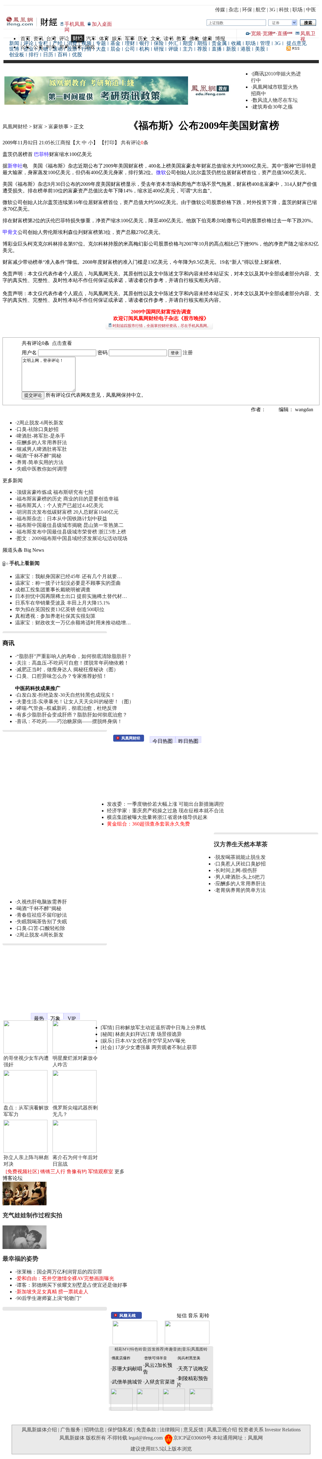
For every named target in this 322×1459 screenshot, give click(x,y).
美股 (260, 49)
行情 (86, 49)
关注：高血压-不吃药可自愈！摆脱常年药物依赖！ (73, 663)
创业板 (16, 54)
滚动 (58, 49)
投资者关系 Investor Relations (269, 1429)
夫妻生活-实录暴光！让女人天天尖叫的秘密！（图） (75, 701)
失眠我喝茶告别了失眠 (42, 921)
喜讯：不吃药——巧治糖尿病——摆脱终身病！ (69, 721)
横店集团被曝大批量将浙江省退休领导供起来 (157, 817)
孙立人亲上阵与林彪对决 (26, 1161)
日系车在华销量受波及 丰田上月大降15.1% (62, 602)
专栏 (43, 43)
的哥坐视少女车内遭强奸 (26, 1061)
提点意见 (296, 43)
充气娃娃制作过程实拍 (32, 1215)
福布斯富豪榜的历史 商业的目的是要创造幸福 (68, 498)
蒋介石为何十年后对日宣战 (75, 1161)
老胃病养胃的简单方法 (240, 890)
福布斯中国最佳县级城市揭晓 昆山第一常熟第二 (70, 525)
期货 (188, 43)
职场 (297, 9)
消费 (72, 43)
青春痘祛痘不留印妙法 (42, 915)
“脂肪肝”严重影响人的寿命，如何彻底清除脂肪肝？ (74, 656)
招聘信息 (94, 1429)
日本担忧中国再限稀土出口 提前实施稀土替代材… (71, 596)
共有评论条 (134, 142)
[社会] (107, 1047)
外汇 (173, 43)
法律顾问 (170, 1429)
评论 (29, 43)
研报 (159, 49)
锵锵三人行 (52, 1171)
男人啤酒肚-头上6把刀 (240, 877)
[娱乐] (107, 1040)
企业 (29, 49)
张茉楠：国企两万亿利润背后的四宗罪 (59, 1271)
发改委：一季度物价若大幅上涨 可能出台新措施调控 (165, 804)
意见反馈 (193, 1429)
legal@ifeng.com (146, 1437)
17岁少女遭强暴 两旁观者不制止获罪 (156, 1047)
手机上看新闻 (24, 563)
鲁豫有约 (77, 1171)
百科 (63, 54)
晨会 (115, 49)
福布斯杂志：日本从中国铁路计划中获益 (62, 518)
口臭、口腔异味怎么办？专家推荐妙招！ (62, 676)
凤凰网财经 (15, 126)
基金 (115, 43)
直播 (282, 33)
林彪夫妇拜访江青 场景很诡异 (148, 1034)
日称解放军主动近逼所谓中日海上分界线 (160, 1027)
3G (272, 9)
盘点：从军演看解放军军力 (26, 1111)
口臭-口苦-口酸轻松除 (41, 928)
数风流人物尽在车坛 (275, 100)
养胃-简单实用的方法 (40, 462)
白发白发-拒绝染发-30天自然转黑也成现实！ (66, 695)
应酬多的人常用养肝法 (42, 442)
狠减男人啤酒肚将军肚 (42, 449)
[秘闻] (107, 1034)
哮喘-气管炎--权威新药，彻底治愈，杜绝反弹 (67, 708)
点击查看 (62, 343)
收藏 (236, 43)
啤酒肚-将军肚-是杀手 (41, 436)
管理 (265, 43)
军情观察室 (100, 1171)
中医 (311, 9)
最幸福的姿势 (20, 1258)
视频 (86, 43)
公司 (130, 49)
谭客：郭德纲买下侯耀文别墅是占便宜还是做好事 (72, 1285)
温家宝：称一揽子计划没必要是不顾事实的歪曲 (68, 583)
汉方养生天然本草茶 (241, 844)
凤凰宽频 (13, 1013)
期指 (202, 43)
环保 (247, 9)
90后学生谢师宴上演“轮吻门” (49, 1298)
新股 (231, 49)
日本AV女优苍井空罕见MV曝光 (150, 1040)
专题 (101, 43)
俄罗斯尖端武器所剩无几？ (75, 1111)
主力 (188, 49)
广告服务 (70, 1429)
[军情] (107, 1027)
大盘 (101, 49)
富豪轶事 (58, 126)
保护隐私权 (120, 1429)
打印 (109, 142)
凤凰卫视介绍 (222, 1429)
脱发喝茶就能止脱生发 (240, 857)
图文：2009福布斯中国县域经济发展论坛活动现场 (72, 538)
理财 (130, 43)
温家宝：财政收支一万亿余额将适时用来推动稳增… (73, 622)
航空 (261, 9)
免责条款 (146, 1429)
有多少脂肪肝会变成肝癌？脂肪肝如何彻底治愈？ (72, 714)
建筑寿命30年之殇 (273, 106)
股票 (72, 49)
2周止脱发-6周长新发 (40, 422)
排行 (34, 54)
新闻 (14, 43)
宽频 (256, 33)
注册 (188, 352)
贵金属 (219, 43)
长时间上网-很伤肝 (236, 870)
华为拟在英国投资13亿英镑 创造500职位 (59, 609)
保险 (159, 43)
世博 (14, 49)
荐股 (202, 49)
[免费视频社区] (22, 1171)
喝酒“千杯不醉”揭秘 (39, 455)
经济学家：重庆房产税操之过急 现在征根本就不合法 (165, 810)
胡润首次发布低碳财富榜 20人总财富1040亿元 (68, 512)
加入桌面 (102, 24)
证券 (276, 23)
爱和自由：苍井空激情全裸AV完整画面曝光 (65, 1278)
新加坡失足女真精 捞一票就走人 (52, 1291)
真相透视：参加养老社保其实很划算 (55, 616)
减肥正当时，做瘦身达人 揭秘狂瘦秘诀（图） (68, 669)
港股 (246, 49)
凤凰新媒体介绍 (39, 1429)
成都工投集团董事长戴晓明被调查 (53, 589)
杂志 (234, 9)
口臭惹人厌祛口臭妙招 (240, 863)
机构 (144, 49)
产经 (58, 43)
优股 (77, 54)
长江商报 (60, 142)
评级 (173, 49)
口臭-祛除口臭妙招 (37, 429)
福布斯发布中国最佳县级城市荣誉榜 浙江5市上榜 (71, 531)
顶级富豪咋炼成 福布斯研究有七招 (55, 492)
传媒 (220, 9)
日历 (48, 54)
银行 (144, 43)
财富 (38, 126)
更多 (119, 1171)
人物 (43, 49)
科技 (284, 9)
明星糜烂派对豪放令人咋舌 (75, 1061)
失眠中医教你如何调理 (42, 469)
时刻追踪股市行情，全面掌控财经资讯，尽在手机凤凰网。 (162, 325)
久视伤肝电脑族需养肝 (42, 901)
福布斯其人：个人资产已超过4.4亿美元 (60, 505)
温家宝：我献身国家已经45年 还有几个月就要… (68, 576)
